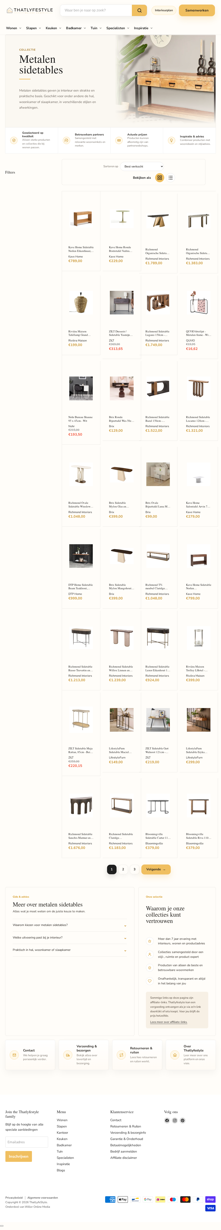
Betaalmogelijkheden (125, 1145)
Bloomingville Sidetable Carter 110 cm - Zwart (157, 837)
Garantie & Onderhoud (126, 1139)
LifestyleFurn (117, 758)
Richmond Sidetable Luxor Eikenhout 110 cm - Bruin (157, 670)
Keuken (51, 28)
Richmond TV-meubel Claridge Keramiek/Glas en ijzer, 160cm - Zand (156, 590)
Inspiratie (141, 28)
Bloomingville (154, 843)
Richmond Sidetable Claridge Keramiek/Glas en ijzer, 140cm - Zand (121, 839)
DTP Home (75, 594)
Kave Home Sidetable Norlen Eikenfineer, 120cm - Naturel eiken (81, 252)
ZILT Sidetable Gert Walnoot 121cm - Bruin (157, 751)
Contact (115, 1120)
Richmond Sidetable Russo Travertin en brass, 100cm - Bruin (80, 670)
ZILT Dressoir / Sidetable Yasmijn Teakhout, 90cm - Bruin (119, 336)
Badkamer (74, 28)
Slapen (31, 28)
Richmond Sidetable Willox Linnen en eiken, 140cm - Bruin (121, 670)
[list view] (170, 177)
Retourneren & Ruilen (125, 1126)
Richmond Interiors (157, 259)
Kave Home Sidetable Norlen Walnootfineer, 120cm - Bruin (198, 590)
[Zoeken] (139, 10)
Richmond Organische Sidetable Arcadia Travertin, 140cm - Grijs (198, 254)
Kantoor (62, 1132)
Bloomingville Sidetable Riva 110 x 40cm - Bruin (198, 837)
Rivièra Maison (77, 341)
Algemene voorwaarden (42, 1198)
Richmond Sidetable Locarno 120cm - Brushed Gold (198, 420)
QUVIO (190, 341)
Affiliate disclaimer (123, 1158)
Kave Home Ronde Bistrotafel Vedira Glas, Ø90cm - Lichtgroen (120, 252)
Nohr (71, 426)
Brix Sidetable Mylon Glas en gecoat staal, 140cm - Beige (121, 508)
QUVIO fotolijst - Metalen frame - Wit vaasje (197, 334)
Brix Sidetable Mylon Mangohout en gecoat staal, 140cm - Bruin (120, 590)
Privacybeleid (14, 1198)
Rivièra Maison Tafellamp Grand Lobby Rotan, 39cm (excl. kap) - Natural (80, 336)
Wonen (11, 28)
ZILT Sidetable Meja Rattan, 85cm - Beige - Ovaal (80, 751)
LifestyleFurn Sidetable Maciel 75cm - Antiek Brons (121, 751)
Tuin (94, 28)
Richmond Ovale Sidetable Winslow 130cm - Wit (79, 506)
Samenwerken (196, 10)
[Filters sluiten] (1, 1226)
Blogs (61, 1170)
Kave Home (75, 257)
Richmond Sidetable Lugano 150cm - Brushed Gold (157, 334)
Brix (111, 426)
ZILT (111, 341)
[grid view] (159, 177)
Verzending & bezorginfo (128, 1132)
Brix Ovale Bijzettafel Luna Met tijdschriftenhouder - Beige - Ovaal (157, 508)
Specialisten (115, 28)
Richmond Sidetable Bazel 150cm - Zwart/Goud (157, 420)
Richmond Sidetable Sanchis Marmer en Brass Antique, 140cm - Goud (80, 839)
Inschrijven (18, 1156)
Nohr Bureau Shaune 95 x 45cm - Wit (80, 419)
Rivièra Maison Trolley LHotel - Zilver (195, 670)
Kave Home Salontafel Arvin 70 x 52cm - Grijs (198, 506)
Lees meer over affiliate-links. (168, 1022)
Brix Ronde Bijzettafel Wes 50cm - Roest (121, 420)
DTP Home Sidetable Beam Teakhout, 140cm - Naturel (80, 588)
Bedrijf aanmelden (123, 1151)
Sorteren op (110, 166)
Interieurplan (164, 10)
